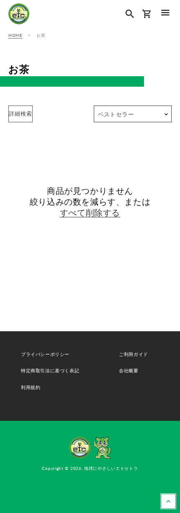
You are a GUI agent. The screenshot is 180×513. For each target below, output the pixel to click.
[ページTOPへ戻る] (168, 501)
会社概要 (128, 370)
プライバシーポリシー (45, 354)
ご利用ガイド (133, 354)
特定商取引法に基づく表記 (50, 370)
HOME (15, 35)
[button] (165, 12)
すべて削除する (90, 212)
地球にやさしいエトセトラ (111, 468)
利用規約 (30, 387)
